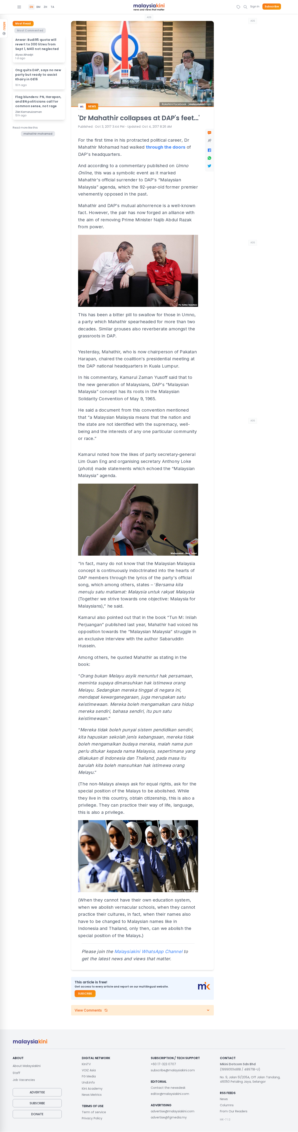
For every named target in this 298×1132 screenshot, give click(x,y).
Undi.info (88, 1082)
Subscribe (272, 6)
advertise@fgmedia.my (169, 1117)
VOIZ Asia (89, 1070)
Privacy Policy (92, 1118)
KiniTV (86, 1064)
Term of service (94, 1112)
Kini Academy (92, 1088)
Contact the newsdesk (168, 1088)
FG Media (89, 1076)
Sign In (254, 6)
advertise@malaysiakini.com (172, 1111)
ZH (45, 7)
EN (31, 7)
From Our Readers (233, 1111)
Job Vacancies (24, 1080)
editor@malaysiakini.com (170, 1094)
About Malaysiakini (27, 1066)
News (224, 1099)
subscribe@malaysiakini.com (173, 1070)
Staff (16, 1073)
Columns (227, 1105)
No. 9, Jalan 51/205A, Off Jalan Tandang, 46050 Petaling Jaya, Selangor (250, 1079)
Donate (37, 1114)
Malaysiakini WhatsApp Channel (148, 951)
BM (38, 7)
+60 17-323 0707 (163, 1064)
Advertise (37, 1092)
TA (52, 7)
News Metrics (92, 1094)
